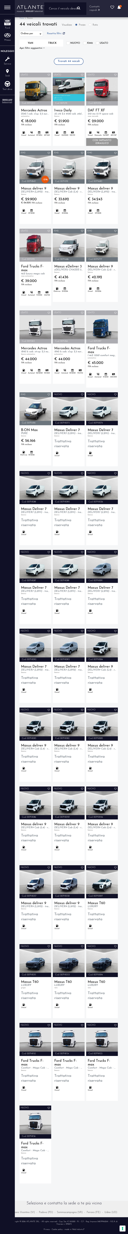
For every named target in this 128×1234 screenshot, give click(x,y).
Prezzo (82, 25)
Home (22, 18)
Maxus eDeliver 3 (68, 269)
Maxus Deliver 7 (68, 432)
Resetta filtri (54, 33)
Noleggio (7, 51)
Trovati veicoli (69, 61)
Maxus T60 (96, 905)
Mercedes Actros (35, 113)
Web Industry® (78, 1229)
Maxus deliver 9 (35, 191)
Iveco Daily (68, 113)
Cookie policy (57, 1229)
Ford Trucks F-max (33, 271)
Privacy (47, 1229)
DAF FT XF (100, 113)
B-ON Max (29, 432)
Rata (95, 25)
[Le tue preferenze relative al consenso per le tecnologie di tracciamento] (123, 1228)
